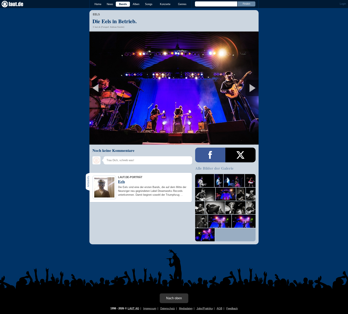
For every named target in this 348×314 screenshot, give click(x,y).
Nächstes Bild (174, 88)
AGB (219, 308)
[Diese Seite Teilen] (210, 155)
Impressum (149, 308)
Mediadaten (186, 308)
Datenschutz (167, 308)
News (110, 4)
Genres (182, 4)
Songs (148, 4)
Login (343, 3)
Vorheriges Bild (117, 88)
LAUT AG (133, 308)
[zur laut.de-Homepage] (16, 4)
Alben (136, 4)
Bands (123, 4)
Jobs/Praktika (205, 308)
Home (97, 4)
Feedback (232, 308)
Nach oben (174, 298)
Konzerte (165, 4)
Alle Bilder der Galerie (214, 168)
